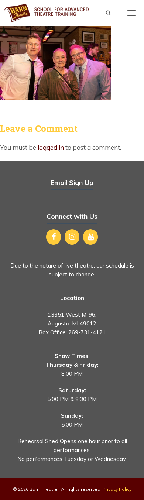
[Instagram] (72, 237)
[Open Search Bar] (108, 13)
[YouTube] (90, 237)
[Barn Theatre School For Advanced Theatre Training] (46, 13)
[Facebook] (53, 237)
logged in (51, 147)
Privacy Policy (117, 489)
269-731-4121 (87, 332)
